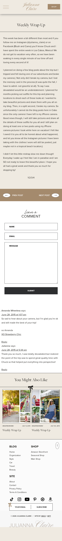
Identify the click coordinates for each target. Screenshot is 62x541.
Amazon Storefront (39, 451)
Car (10, 462)
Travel (12, 466)
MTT (49, 516)
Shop (34, 446)
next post (44, 195)
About (12, 481)
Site (12, 476)
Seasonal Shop (37, 455)
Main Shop (35, 458)
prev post (17, 195)
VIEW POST (16, 406)
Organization (15, 455)
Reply (4, 341)
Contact (12, 485)
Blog (13, 446)
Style (11, 458)
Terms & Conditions (18, 492)
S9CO (43, 516)
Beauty (12, 469)
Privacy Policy (15, 488)
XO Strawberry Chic (11, 334)
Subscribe (42, 507)
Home (12, 451)
